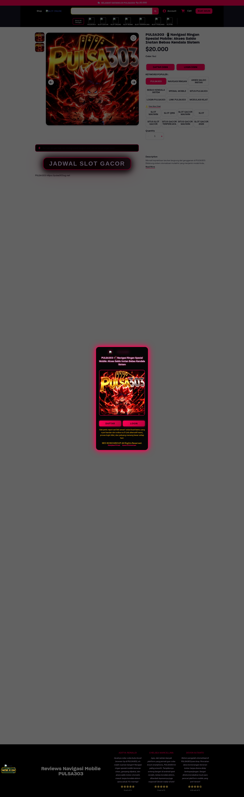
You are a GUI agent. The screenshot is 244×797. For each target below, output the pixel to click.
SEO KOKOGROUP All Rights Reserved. (122, 443)
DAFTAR (110, 423)
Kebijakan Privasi (114, 445)
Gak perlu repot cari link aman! (112, 430)
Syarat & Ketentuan (129, 445)
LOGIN (134, 423)
